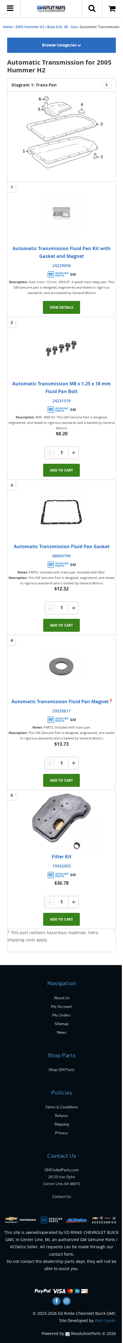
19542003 (61, 866)
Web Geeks (105, 1320)
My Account (61, 1006)
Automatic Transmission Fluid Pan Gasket (62, 546)
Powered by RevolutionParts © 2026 (79, 1333)
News (61, 1032)
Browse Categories (59, 45)
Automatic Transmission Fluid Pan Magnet (60, 701)
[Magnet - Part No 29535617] (61, 666)
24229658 (61, 265)
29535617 (61, 711)
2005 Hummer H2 (29, 26)
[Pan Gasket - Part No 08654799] (61, 511)
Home (8, 26)
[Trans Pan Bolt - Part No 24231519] (61, 348)
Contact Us (61, 1196)
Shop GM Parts (61, 1069)
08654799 (61, 556)
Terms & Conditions (61, 1107)
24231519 (61, 400)
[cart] (112, 9)
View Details (61, 307)
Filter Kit (62, 856)
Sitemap (62, 1023)
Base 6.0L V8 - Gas (62, 26)
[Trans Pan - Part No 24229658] (61, 213)
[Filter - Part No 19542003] (61, 821)
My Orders (61, 1015)
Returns (61, 1115)
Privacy (61, 1133)
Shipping (61, 1124)
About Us (62, 998)
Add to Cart (61, 470)
